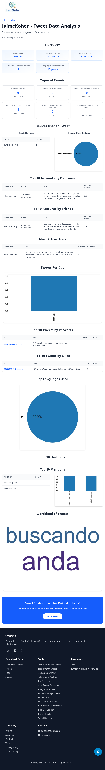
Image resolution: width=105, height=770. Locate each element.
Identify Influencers (47, 668)
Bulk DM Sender (46, 709)
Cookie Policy (11, 751)
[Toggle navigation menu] (97, 7)
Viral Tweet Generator (49, 685)
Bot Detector (44, 681)
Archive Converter (47, 672)
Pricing (8, 730)
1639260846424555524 (14, 344)
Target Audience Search (49, 664)
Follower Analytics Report (50, 693)
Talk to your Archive (47, 677)
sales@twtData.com (50, 730)
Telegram (45, 735)
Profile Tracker (45, 714)
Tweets (8, 668)
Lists (7, 672)
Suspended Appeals (47, 701)
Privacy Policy (11, 747)
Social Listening (45, 718)
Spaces (8, 677)
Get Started (52, 616)
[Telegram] (98, 752)
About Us (9, 735)
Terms (8, 743)
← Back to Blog (8, 20)
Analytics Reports (46, 689)
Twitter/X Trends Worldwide (84, 668)
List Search (43, 697)
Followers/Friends (14, 664)
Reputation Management (50, 705)
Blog (73, 664)
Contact (9, 739)
